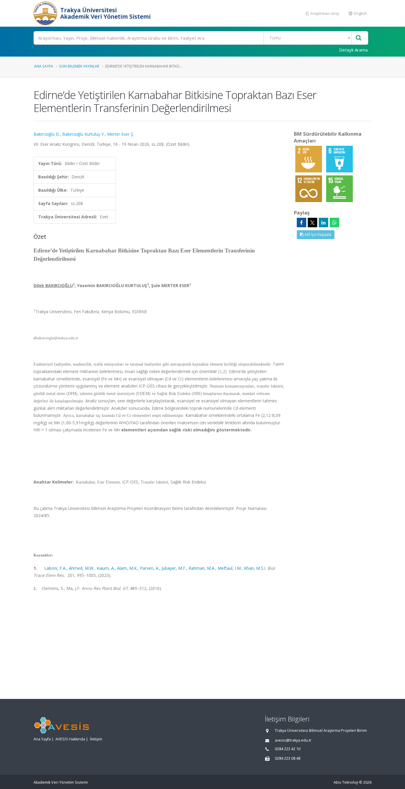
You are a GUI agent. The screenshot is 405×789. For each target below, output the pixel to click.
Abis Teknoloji (346, 782)
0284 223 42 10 (287, 748)
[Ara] (358, 38)
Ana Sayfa (43, 66)
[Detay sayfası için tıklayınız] (309, 158)
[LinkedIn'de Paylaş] (323, 222)
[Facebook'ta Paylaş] (301, 222)
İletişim (96, 739)
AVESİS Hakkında (70, 739)
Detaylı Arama (353, 50)
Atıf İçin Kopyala (317, 234)
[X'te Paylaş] (312, 222)
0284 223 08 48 (287, 758)
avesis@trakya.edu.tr (293, 740)
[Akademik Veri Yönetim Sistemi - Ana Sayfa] (46, 13)
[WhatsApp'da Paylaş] (334, 222)
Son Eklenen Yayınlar (79, 66)
